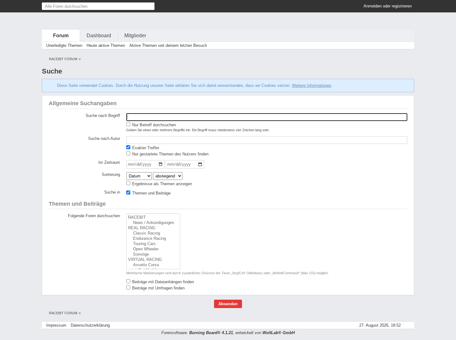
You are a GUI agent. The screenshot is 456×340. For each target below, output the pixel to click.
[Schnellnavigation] (399, 45)
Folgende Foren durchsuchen (94, 215)
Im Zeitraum (109, 162)
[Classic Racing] (153, 233)
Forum (61, 35)
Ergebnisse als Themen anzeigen (161, 183)
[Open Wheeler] (153, 249)
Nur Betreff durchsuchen (153, 125)
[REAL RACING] (153, 228)
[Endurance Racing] (153, 238)
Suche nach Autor (104, 138)
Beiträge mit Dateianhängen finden (162, 282)
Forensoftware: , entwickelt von (228, 332)
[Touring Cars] (153, 244)
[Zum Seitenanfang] (407, 325)
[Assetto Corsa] (153, 265)
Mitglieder (135, 35)
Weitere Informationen (311, 85)
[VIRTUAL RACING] (153, 259)
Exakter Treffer (145, 147)
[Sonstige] (153, 254)
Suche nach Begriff (103, 115)
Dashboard (99, 35)
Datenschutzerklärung (90, 325)
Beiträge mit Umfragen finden (158, 288)
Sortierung (111, 174)
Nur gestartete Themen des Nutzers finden (169, 154)
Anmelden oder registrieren (388, 6)
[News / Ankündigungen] (153, 223)
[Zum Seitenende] (407, 45)
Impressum (56, 325)
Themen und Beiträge (151, 193)
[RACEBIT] (153, 217)
